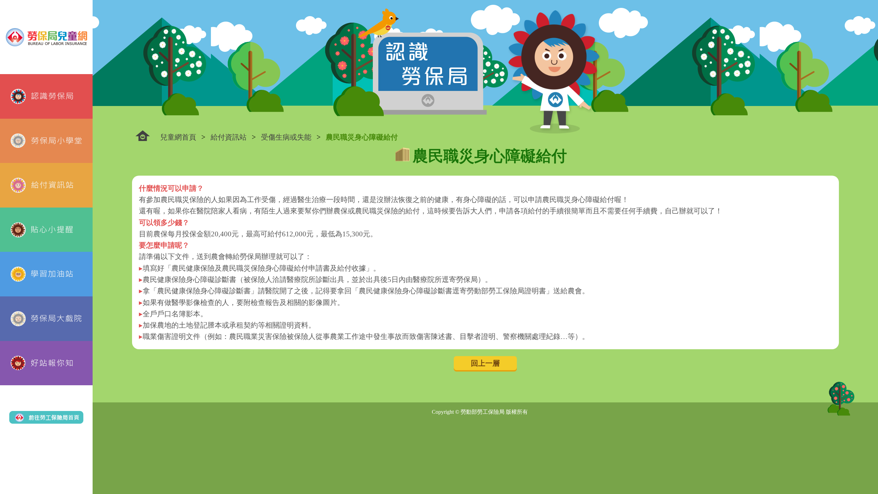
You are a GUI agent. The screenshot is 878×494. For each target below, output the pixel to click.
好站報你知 (46, 363)
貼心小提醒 (46, 230)
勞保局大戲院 (46, 318)
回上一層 (485, 363)
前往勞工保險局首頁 (46, 417)
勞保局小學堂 (46, 141)
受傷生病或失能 (286, 137)
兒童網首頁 (178, 137)
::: (142, 135)
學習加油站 (46, 274)
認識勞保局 (46, 96)
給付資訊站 (46, 185)
